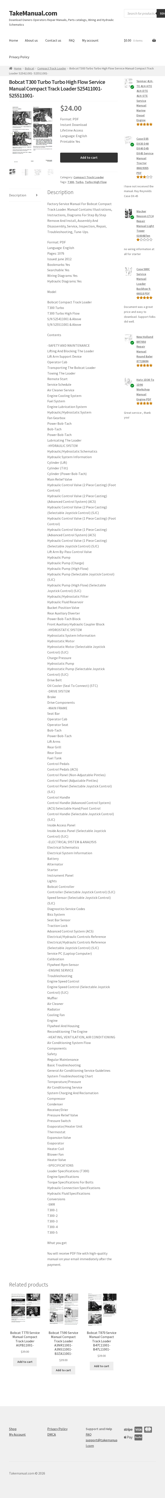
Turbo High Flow (96, 182)
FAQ (72, 40)
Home (13, 40)
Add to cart (89, 157)
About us (31, 40)
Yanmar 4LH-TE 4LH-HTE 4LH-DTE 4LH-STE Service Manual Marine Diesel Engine (144, 100)
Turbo (79, 182)
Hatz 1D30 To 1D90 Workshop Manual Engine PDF (145, 389)
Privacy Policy (19, 57)
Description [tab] (17, 195)
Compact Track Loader (51, 68)
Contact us (53, 40)
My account (90, 40)
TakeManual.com (33, 13)
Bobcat (29, 68)
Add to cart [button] (24, 1362)
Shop (13, 1429)
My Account (17, 1434)
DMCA (51, 1434)
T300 (70, 182)
